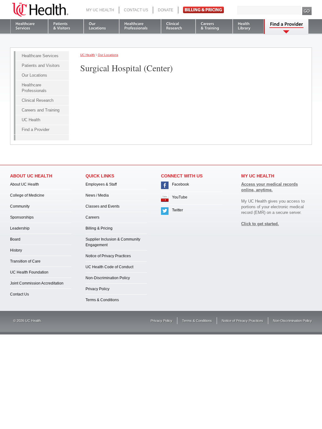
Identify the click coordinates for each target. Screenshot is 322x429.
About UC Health (24, 184)
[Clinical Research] (178, 26)
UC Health (40, 10)
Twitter (177, 210)
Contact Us (136, 10)
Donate (165, 10)
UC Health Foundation (29, 272)
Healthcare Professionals (34, 88)
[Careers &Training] (214, 26)
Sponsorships (22, 217)
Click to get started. (260, 223)
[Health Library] (248, 26)
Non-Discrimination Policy (108, 278)
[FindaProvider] (286, 26)
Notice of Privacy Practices (108, 256)
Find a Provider (35, 129)
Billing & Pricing (99, 228)
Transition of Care (25, 261)
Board (15, 239)
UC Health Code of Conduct (109, 267)
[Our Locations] (101, 26)
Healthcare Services (40, 55)
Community (20, 206)
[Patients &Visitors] (66, 26)
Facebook (180, 184)
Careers (92, 217)
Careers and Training (40, 110)
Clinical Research (37, 100)
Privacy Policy (97, 289)
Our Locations (34, 75)
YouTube (179, 197)
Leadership (20, 228)
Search (307, 11)
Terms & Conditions (102, 300)
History (16, 250)
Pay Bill (203, 10)
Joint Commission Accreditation (37, 283)
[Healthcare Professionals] (140, 26)
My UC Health (100, 10)
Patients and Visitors (41, 65)
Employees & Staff (101, 184)
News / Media (97, 195)
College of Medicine (27, 195)
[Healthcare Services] (29, 26)
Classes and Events (102, 206)
